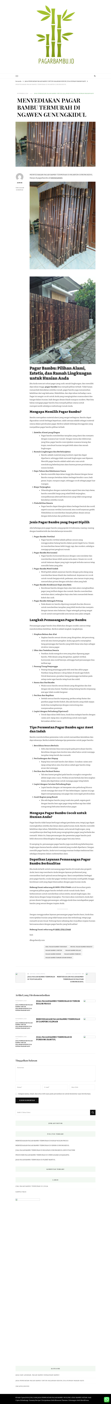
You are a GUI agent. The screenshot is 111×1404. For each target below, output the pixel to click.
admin (19, 183)
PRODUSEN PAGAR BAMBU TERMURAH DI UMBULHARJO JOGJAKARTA (42, 1155)
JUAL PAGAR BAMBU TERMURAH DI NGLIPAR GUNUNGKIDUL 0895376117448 (45, 1150)
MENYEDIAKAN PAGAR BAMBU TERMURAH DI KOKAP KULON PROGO (42, 1141)
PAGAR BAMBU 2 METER (54, 950)
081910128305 (57, 178)
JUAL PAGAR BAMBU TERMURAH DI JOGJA (32, 1186)
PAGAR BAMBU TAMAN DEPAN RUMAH (59, 957)
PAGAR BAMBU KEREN (53, 954)
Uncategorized (22, 1386)
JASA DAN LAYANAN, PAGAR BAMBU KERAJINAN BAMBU (37, 1375)
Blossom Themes (61, 1400)
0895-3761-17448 (63, 929)
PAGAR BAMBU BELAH (73, 950)
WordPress (84, 1400)
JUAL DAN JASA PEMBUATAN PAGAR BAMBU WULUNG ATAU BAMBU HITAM (58, 1397)
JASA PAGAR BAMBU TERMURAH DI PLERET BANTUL (35, 1160)
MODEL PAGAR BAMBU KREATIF (81, 946)
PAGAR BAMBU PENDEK (72, 954)
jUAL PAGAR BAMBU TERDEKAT (56, 946)
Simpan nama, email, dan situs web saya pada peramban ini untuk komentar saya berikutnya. (54, 1094)
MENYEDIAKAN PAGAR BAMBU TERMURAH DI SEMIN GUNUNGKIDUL (42, 1145)
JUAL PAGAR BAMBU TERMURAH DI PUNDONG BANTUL (54, 1038)
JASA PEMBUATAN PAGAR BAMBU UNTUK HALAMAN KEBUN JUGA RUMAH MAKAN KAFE (64, 93)
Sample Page (21, 1192)
